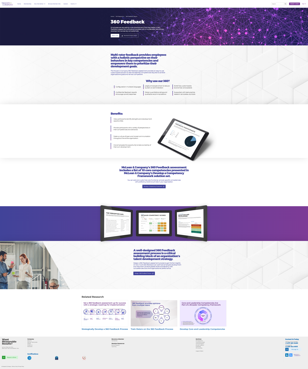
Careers (29, 343)
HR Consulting (199, 348)
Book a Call (115, 35)
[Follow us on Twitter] (290, 355)
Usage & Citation (199, 351)
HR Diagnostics (120, 16)
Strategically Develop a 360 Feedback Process (105, 329)
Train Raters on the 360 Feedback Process (152, 329)
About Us (29, 340)
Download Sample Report (130, 35)
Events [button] (73, 4)
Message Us (294, 349)
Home (19, 4)
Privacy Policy (21, 366)
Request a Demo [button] (294, 4)
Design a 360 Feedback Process (143, 273)
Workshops (198, 346)
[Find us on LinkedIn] (286, 355)
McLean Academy (200, 345)
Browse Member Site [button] (54, 4)
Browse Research (116, 345)
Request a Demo (11, 357)
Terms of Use (14, 366)
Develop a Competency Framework (153, 186)
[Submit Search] (285, 4)
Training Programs (200, 343)
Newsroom (29, 346)
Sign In (304, 4)
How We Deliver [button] (39, 4)
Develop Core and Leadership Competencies (202, 329)
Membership (27, 4)
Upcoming (114, 346)
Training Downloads (200, 342)
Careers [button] (65, 4)
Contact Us (29, 345)
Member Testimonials (32, 342)
